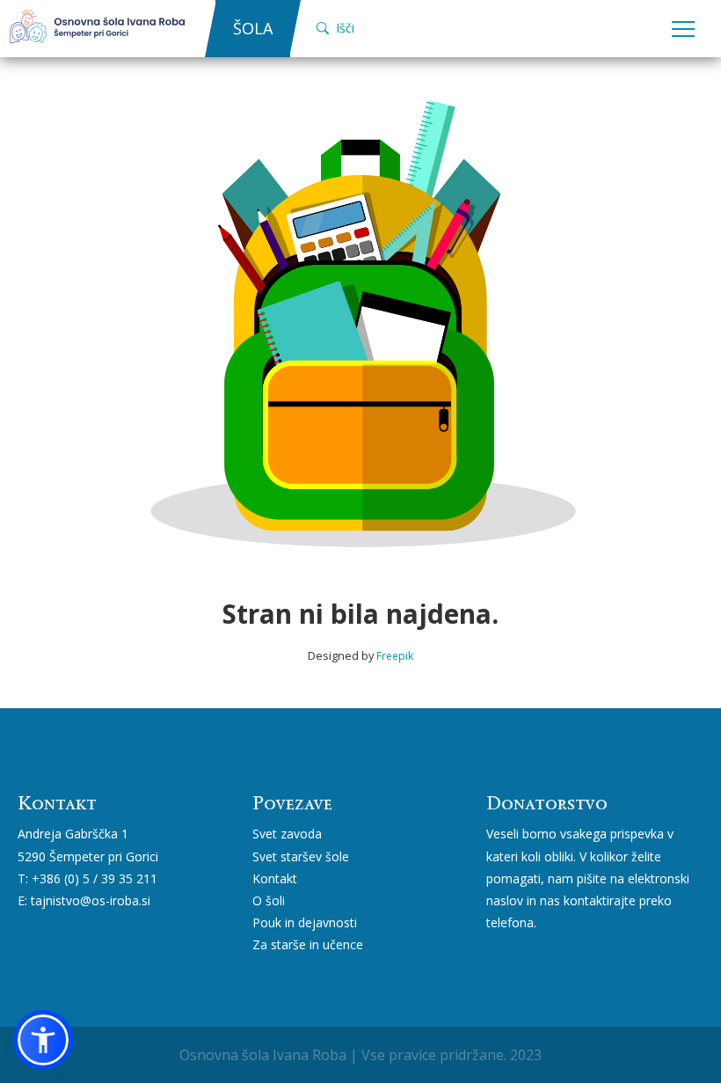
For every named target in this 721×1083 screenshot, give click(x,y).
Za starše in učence (307, 944)
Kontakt (274, 878)
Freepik (394, 655)
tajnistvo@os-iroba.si (90, 900)
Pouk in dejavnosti (304, 922)
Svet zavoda (287, 833)
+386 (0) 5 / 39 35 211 (94, 878)
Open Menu (683, 30)
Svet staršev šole (300, 856)
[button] (43, 1039)
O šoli (268, 900)
